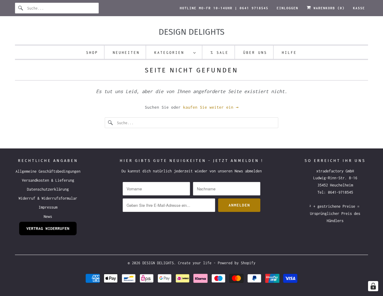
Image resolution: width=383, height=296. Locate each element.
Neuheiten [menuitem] (126, 52)
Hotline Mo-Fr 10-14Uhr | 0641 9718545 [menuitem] (224, 8)
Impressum (48, 207)
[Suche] (21, 8)
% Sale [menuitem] (220, 52)
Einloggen (287, 8)
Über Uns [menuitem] (255, 52)
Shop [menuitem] (92, 52)
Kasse (359, 8)
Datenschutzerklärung (48, 189)
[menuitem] (175, 52)
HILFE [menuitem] (289, 52)
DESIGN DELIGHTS (158, 263)
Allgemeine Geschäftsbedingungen (48, 171)
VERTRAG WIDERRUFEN (47, 228)
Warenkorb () (328, 8)
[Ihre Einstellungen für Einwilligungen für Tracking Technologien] (373, 286)
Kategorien (172, 52)
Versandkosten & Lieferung (48, 180)
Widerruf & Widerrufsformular (48, 198)
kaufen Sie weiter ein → (210, 107)
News (48, 216)
